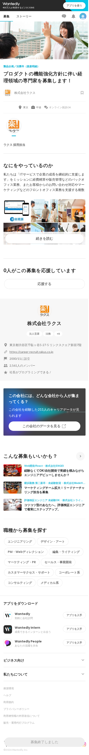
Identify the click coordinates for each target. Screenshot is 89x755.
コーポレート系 (69, 572)
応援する (44, 283)
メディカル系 (50, 583)
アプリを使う (74, 5)
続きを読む (44, 238)
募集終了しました (44, 742)
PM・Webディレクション (26, 552)
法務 (48, 333)
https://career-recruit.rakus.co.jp (31, 352)
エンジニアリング (20, 541)
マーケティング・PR (22, 562)
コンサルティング (20, 583)
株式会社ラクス (44, 323)
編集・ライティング (66, 552)
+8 (58, 333)
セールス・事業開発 (58, 562)
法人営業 (34, 333)
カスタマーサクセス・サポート (29, 572)
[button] (46, 603)
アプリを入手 (74, 615)
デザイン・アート (53, 541)
